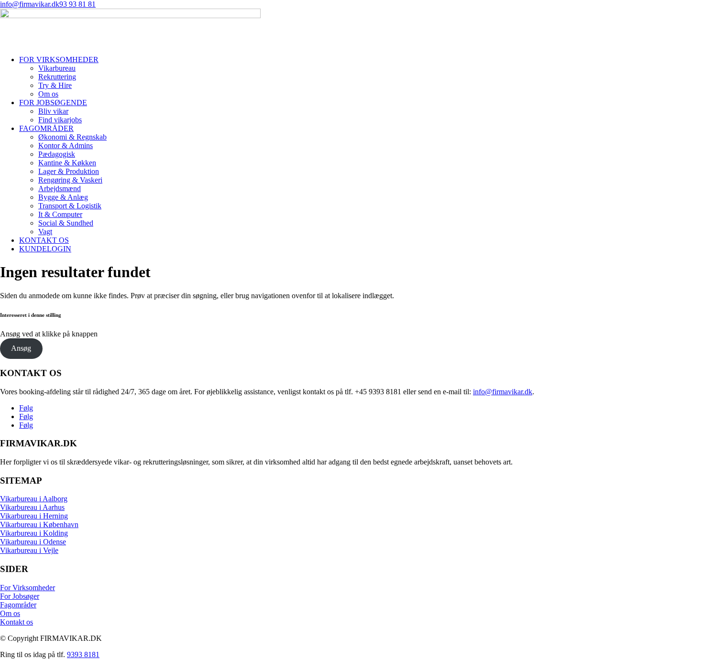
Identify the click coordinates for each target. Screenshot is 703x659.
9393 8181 (83, 654)
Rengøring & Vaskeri (70, 180)
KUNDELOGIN (45, 249)
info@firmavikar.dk (29, 4)
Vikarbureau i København (39, 524)
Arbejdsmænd (59, 188)
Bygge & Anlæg (63, 197)
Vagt (45, 231)
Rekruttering (57, 77)
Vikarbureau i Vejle (29, 550)
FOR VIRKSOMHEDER (59, 59)
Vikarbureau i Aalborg (33, 499)
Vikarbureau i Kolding (34, 533)
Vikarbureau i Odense (33, 542)
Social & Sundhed (65, 223)
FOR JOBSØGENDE (53, 102)
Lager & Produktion (68, 171)
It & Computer (60, 214)
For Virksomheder (27, 587)
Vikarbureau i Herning (34, 516)
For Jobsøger (19, 596)
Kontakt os (16, 622)
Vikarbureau (57, 68)
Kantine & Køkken (67, 163)
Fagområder (18, 605)
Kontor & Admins (65, 145)
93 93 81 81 (77, 4)
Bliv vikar (53, 111)
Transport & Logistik (69, 206)
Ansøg (21, 348)
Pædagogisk (56, 154)
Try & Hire (55, 85)
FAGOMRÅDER (46, 128)
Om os (48, 94)
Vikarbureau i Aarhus (32, 507)
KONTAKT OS (44, 240)
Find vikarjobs (60, 120)
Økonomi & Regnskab (72, 137)
